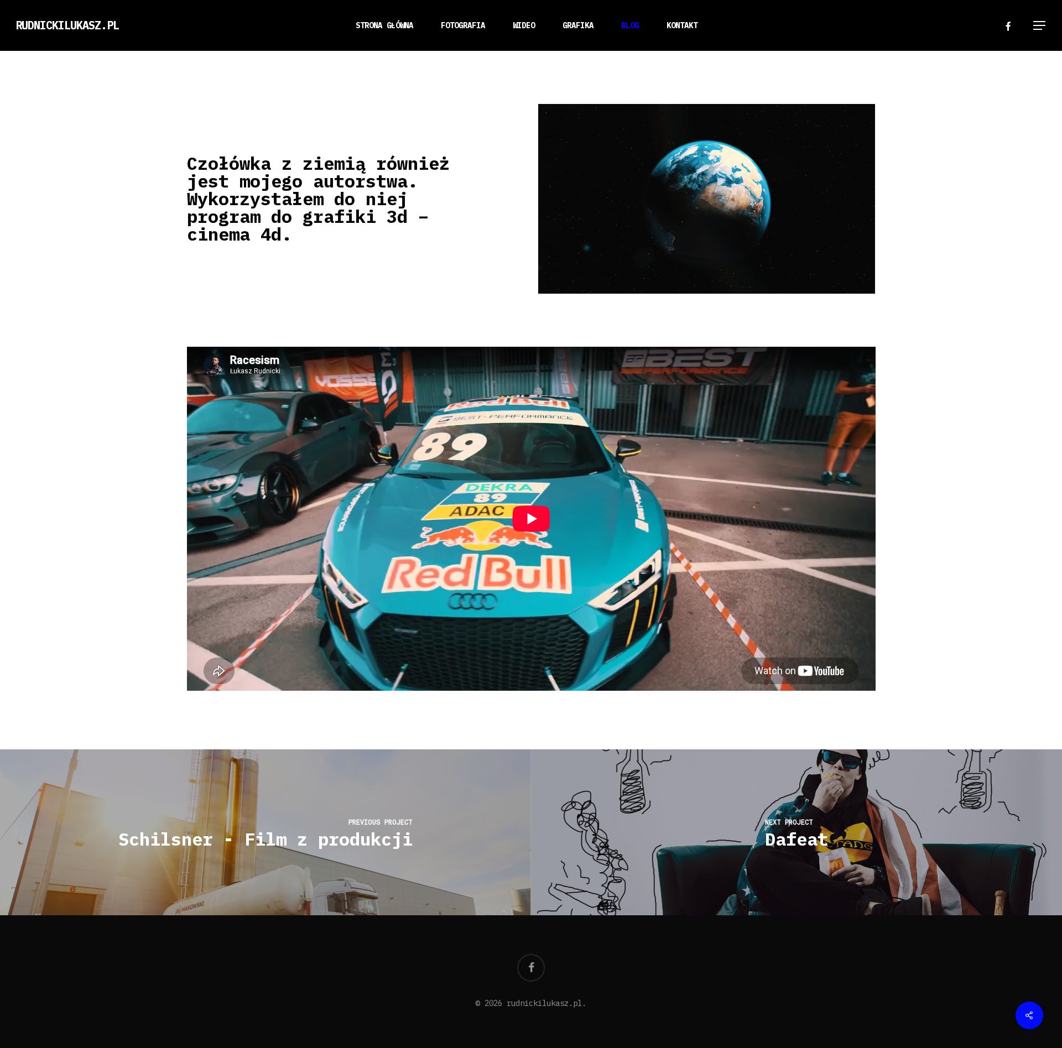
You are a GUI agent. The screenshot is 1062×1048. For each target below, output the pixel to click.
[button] (1040, 26)
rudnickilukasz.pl (67, 25)
